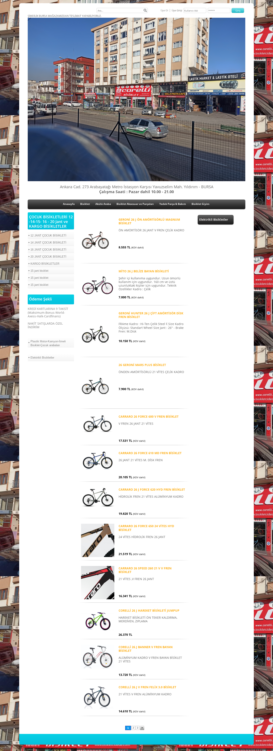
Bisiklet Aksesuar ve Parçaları (135, 204)
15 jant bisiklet (39, 270)
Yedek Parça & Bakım (172, 204)
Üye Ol (164, 10)
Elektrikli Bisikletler (42, 357)
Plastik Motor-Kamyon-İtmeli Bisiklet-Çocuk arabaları (48, 343)
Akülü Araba (103, 204)
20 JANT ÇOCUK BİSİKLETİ (48, 256)
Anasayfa (69, 204)
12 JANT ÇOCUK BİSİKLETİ (48, 235)
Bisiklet (85, 204)
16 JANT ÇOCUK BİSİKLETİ (48, 249)
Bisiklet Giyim (200, 204)
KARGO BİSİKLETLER (44, 263)
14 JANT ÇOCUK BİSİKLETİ (48, 242)
